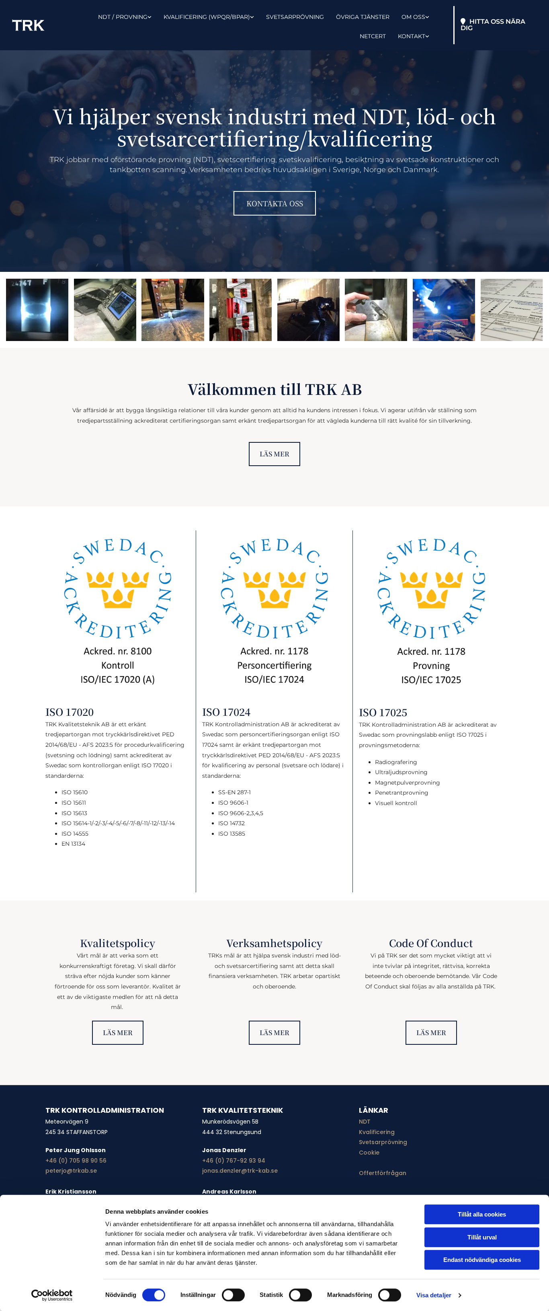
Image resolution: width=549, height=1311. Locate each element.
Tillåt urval (482, 1237)
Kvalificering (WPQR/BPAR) (207, 17)
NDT (365, 1122)
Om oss (413, 17)
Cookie (369, 1153)
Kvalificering (377, 1132)
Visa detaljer (433, 1295)
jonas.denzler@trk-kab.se (240, 1171)
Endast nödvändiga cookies (482, 1259)
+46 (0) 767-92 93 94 (233, 1161)
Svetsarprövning (295, 17)
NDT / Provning (122, 17)
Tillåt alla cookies (482, 1214)
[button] (499, 25)
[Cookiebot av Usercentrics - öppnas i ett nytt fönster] (52, 1295)
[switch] (233, 1294)
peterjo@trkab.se (71, 1171)
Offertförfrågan (382, 1173)
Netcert (373, 36)
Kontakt (411, 36)
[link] (119, 15)
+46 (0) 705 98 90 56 (76, 1161)
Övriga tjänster (362, 17)
